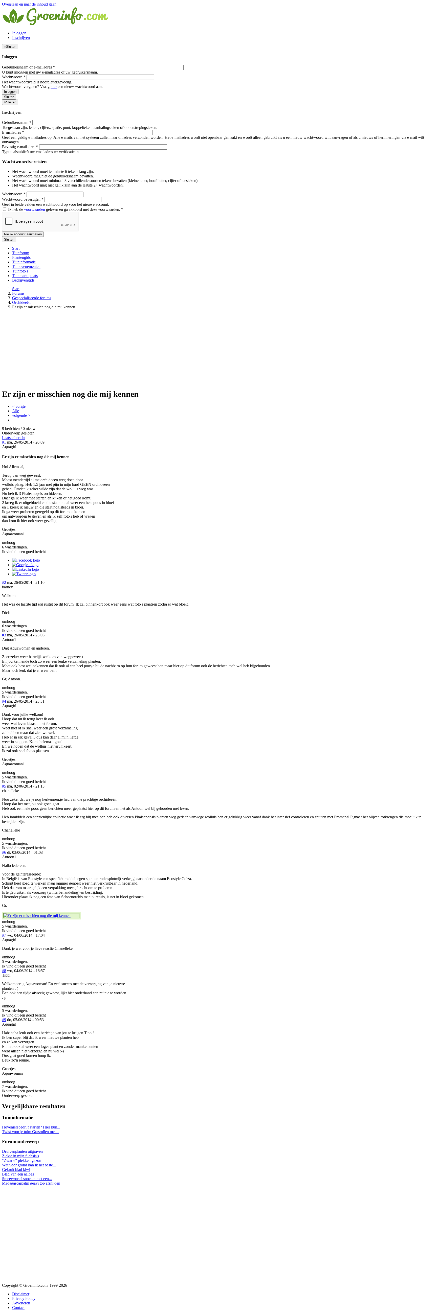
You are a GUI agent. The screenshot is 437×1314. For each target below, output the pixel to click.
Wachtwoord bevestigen (22, 199)
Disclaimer (20, 1294)
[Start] (55, 24)
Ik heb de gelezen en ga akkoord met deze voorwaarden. (65, 209)
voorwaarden (34, 209)
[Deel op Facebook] (26, 560)
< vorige (19, 406)
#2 (4, 582)
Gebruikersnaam (16, 122)
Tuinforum (20, 253)
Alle (15, 411)
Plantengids (21, 257)
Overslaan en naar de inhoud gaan (29, 4)
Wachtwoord (14, 77)
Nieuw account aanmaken (23, 234)
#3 (4, 635)
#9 (4, 1020)
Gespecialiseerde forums (31, 298)
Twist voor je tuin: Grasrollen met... (30, 1131)
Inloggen (19, 33)
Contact (18, 1307)
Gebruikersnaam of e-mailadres (28, 67)
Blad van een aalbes (18, 1174)
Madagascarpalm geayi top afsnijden (31, 1183)
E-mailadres (13, 132)
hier (54, 86)
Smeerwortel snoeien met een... (27, 1179)
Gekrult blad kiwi (16, 1169)
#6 (4, 852)
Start (15, 248)
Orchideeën (21, 302)
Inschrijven (21, 37)
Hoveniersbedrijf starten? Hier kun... (31, 1127)
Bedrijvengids (23, 280)
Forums (18, 293)
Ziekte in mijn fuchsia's (20, 1156)
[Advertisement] (218, 348)
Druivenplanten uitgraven (22, 1151)
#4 (4, 701)
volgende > (21, 415)
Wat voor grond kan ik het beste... (29, 1165)
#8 (4, 971)
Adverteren (21, 1303)
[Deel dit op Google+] (25, 565)
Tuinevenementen (26, 266)
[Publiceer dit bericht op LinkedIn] (25, 569)
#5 (4, 786)
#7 (4, 935)
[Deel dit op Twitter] (24, 574)
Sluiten (9, 97)
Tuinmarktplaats (25, 275)
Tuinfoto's (20, 271)
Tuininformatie (24, 262)
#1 (4, 442)
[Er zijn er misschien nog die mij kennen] (41, 915)
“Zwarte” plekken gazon (21, 1160)
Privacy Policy (23, 1298)
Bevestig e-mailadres (20, 147)
